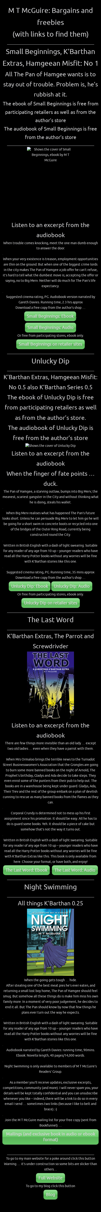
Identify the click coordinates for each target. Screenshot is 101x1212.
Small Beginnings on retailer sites (50, 344)
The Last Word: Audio (74, 870)
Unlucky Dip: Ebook (29, 586)
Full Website (50, 1178)
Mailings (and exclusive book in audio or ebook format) (50, 1136)
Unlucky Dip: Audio (72, 586)
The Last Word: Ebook (26, 870)
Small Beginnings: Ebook (50, 316)
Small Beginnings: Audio (50, 327)
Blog (50, 1194)
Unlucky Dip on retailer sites (50, 603)
